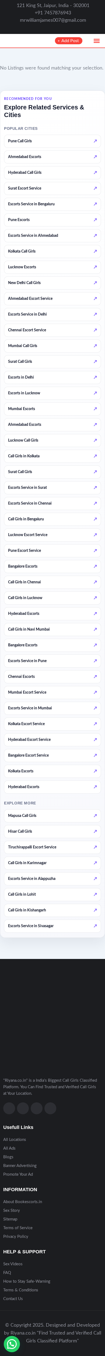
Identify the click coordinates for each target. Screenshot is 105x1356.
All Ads (9, 1148)
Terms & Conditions (20, 1290)
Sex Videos (13, 1264)
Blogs (8, 1157)
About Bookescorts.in (22, 1202)
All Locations (14, 1140)
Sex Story (11, 1211)
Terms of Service (18, 1228)
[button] (12, 1344)
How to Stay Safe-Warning (26, 1281)
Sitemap (10, 1219)
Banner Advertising (20, 1166)
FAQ (7, 1273)
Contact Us (13, 1299)
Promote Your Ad (18, 1174)
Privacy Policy (15, 1237)
